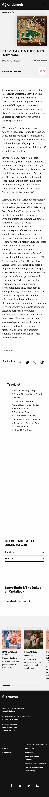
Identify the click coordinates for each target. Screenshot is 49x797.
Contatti (6, 748)
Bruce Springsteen (12, 120)
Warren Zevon (31, 116)
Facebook (9, 558)
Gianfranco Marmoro (13, 71)
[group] (11, 650)
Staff (4, 744)
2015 (15, 12)
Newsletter (29, 753)
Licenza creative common (35, 744)
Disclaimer (29, 748)
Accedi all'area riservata (35, 764)
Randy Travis (9, 112)
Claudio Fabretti (9, 711)
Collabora (6, 753)
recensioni (7, 12)
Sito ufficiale (10, 552)
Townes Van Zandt (30, 112)
